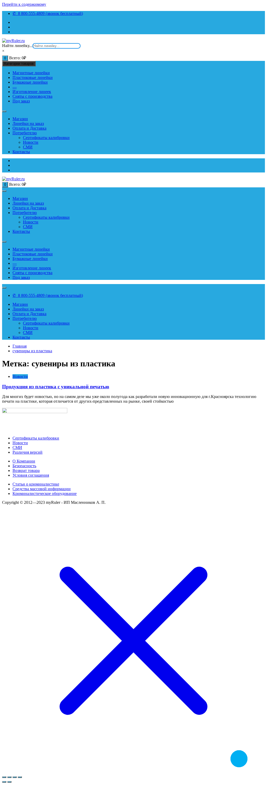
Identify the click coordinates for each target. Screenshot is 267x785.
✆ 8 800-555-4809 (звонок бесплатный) (48, 13)
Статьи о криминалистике (36, 484)
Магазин (20, 119)
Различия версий (28, 452)
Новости (30, 142)
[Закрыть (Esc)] (20, 777)
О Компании (24, 461)
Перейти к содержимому (24, 4)
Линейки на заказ (28, 123)
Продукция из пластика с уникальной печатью (55, 386)
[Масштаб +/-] (4, 777)
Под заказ (21, 101)
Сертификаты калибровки (46, 137)
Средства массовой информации (42, 489)
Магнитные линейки (31, 73)
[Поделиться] (15, 777)
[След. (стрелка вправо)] (9, 782)
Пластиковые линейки (33, 77)
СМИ (28, 147)
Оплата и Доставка (29, 128)
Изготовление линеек (32, 91)
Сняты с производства (32, 96)
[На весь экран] (9, 777)
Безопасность (24, 466)
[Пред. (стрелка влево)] (4, 782)
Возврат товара (26, 470)
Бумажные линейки (30, 82)
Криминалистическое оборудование (45, 493)
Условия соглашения (31, 475)
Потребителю (25, 133)
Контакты (21, 151)
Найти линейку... (17, 45)
